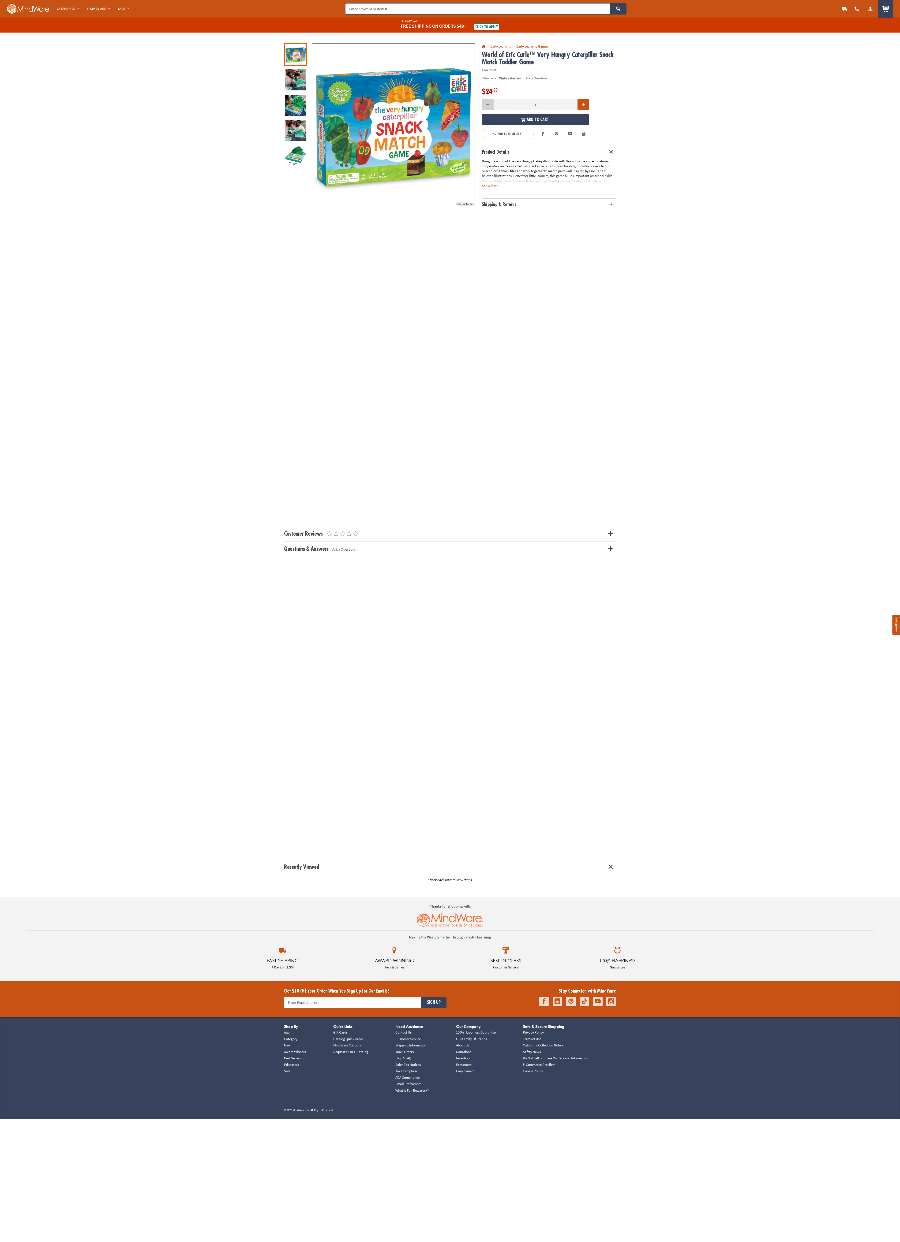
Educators (291, 1064)
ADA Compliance (407, 1077)
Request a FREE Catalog (350, 1051)
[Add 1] (583, 104)
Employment (465, 1071)
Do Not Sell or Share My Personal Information (556, 1058)
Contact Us (403, 1032)
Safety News (532, 1051)
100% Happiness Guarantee (476, 1032)
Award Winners (295, 1051)
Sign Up (434, 1002)
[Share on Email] (570, 134)
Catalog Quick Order (348, 1039)
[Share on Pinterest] (556, 134)
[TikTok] (584, 1001)
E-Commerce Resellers (539, 1064)
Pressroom (464, 1064)
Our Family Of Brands (471, 1039)
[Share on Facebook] (543, 134)
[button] (393, 125)
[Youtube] (598, 1001)
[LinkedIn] (557, 1001)
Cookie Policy (533, 1071)
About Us (462, 1045)
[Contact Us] (857, 9)
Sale (287, 1071)
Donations (463, 1051)
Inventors (463, 1058)
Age (286, 1032)
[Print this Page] (583, 134)
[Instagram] (611, 1001)
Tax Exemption (406, 1071)
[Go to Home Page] (483, 46)
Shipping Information (411, 1045)
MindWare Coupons (347, 1045)
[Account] (870, 9)
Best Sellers (292, 1058)
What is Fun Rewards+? (412, 1090)
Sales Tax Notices (408, 1064)
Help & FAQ (403, 1058)
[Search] (618, 9)
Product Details (496, 152)
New (287, 1045)
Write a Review (510, 78)
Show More (490, 185)
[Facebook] (544, 1001)
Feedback (896, 624)
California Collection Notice (543, 1045)
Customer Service (408, 1039)
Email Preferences (408, 1084)
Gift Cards (340, 1032)
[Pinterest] (571, 1001)
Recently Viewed (301, 867)
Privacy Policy (533, 1032)
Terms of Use (532, 1039)
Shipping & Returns (499, 204)
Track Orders (404, 1051)
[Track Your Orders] (845, 9)
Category (290, 1039)
